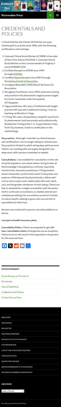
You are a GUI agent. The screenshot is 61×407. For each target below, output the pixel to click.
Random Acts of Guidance (14, 339)
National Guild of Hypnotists (23, 81)
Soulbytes (6, 328)
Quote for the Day (10, 361)
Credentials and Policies (12, 292)
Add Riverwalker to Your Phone (17, 367)
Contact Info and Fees (11, 297)
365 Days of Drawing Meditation (16, 372)
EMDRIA (18, 74)
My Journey (6, 281)
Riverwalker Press (12, 15)
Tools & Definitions (10, 286)
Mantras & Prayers (10, 334)
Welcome (6, 317)
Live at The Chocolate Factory (15, 350)
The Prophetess (8, 345)
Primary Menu (57, 15)
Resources (6, 323)
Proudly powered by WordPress (13, 403)
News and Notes (9, 356)
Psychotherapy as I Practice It (15, 276)
